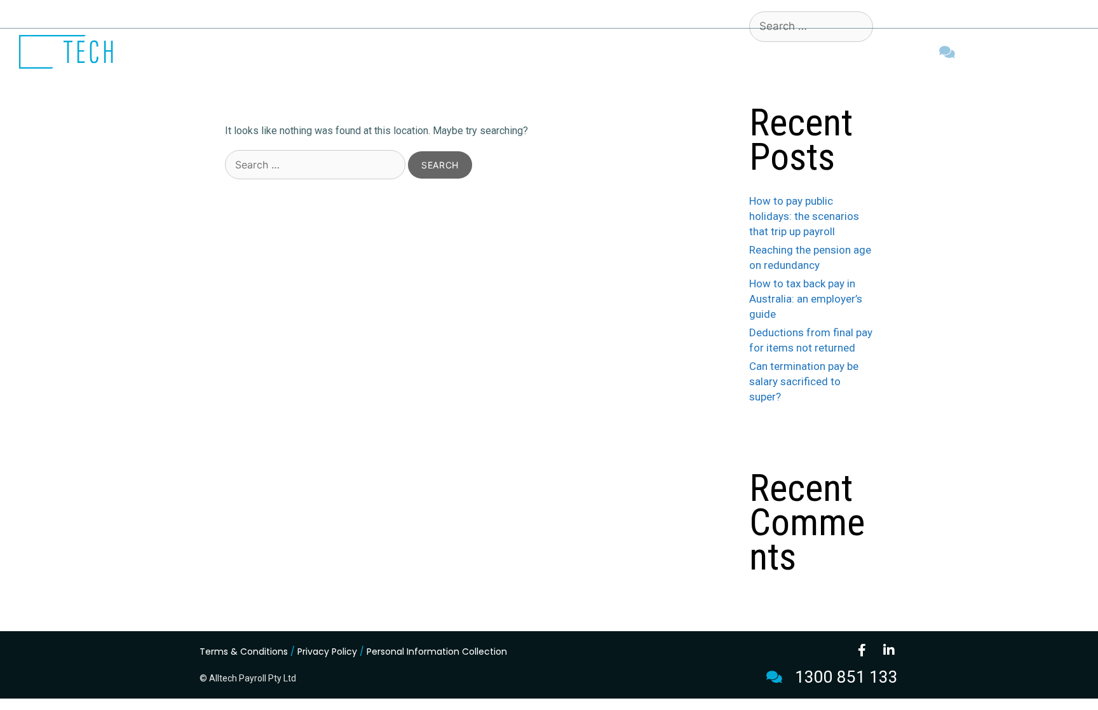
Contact (732, 52)
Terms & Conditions (244, 651)
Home (514, 52)
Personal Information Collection (437, 651)
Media (681, 52)
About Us (568, 52)
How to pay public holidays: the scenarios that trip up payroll (804, 216)
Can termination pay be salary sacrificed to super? (803, 381)
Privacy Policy (327, 651)
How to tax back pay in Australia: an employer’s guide (805, 298)
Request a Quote (812, 52)
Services (629, 52)
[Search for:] (316, 165)
